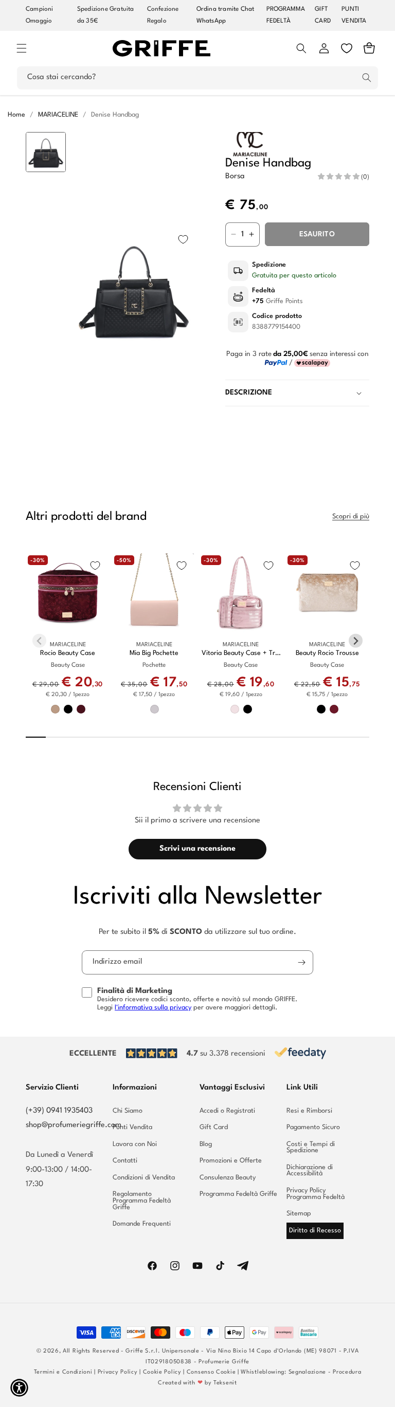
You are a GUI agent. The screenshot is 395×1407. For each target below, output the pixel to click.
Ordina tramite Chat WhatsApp (225, 15)
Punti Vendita (132, 1127)
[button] (21, 48)
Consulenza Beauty (228, 1177)
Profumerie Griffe (224, 1362)
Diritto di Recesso (315, 1230)
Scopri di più (350, 516)
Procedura (347, 1372)
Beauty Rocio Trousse (327, 653)
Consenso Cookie (211, 1372)
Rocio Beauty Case (67, 653)
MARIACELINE (58, 114)
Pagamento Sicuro (313, 1127)
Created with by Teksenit (197, 1383)
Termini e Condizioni (63, 1372)
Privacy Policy (118, 1372)
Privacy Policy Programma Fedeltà (315, 1193)
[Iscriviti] (301, 962)
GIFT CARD (323, 15)
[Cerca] (366, 77)
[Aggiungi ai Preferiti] (183, 239)
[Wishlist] (346, 48)
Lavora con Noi (135, 1144)
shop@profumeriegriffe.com (73, 1125)
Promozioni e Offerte (231, 1160)
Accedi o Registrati (227, 1111)
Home (16, 114)
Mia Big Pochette (154, 653)
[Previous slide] (46, 148)
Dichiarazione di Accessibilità (309, 1170)
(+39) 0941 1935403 (59, 1111)
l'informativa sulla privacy (153, 1007)
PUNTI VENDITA (354, 15)
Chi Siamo (127, 1111)
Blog (206, 1144)
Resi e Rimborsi (309, 1111)
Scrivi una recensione (197, 849)
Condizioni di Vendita (144, 1177)
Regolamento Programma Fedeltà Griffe (142, 1200)
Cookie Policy (162, 1372)
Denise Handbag (115, 114)
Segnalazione (307, 1372)
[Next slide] (46, 430)
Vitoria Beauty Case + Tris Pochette (241, 654)
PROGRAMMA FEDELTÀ (286, 15)
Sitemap (298, 1213)
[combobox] (197, 77)
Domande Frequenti (142, 1224)
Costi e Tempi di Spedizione (310, 1147)
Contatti (125, 1160)
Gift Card (214, 1127)
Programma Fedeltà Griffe (238, 1194)
